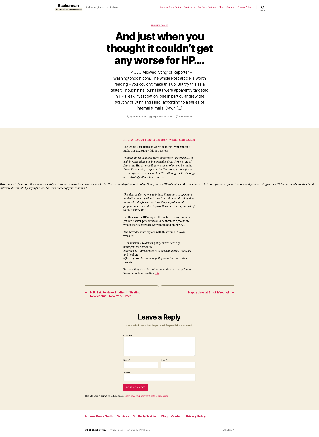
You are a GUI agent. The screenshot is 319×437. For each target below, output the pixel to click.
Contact (230, 7)
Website (126, 372)
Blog (221, 7)
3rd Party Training (207, 7)
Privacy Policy (244, 7)
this (157, 273)
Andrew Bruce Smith (170, 7)
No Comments (185, 116)
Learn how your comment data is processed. (146, 396)
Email (164, 360)
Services (188, 7)
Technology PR (159, 25)
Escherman (99, 430)
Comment (128, 335)
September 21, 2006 (162, 116)
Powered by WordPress (138, 430)
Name (126, 360)
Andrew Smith (139, 116)
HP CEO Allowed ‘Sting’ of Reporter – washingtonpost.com (159, 140)
